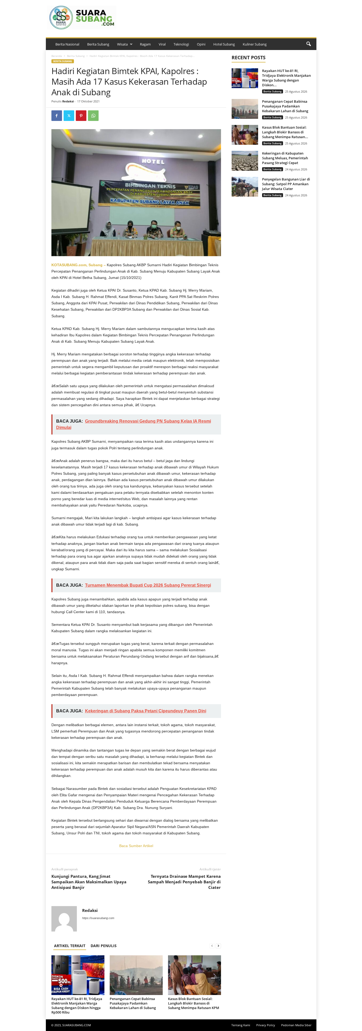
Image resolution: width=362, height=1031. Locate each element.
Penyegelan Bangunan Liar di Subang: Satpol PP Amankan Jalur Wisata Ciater (286, 184)
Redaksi (68, 101)
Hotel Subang (224, 44)
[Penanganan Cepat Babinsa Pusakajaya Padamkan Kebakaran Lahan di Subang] (136, 975)
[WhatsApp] (93, 115)
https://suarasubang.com (98, 918)
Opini (201, 44)
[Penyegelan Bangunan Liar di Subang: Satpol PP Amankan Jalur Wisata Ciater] (245, 187)
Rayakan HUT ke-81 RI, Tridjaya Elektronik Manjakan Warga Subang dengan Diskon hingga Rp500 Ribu (76, 1005)
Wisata (122, 44)
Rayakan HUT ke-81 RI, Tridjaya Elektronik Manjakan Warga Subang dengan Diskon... (286, 77)
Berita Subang (98, 44)
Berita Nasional (67, 44)
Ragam (145, 44)
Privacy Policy (265, 1025)
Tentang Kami (240, 1025)
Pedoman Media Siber (296, 1025)
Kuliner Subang (255, 44)
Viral (162, 44)
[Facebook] (56, 115)
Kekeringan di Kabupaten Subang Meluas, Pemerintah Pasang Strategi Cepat (285, 158)
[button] (308, 44)
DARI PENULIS (104, 945)
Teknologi (181, 44)
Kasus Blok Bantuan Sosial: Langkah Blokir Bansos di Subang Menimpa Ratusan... (285, 132)
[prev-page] (212, 945)
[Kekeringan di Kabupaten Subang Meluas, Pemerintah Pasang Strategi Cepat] (245, 161)
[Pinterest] (81, 115)
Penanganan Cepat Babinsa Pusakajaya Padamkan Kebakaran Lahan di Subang (133, 1003)
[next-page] (218, 945)
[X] (69, 115)
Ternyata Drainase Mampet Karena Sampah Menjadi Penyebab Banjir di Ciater (184, 882)
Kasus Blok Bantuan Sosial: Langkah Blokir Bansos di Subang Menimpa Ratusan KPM (193, 1003)
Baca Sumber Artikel (136, 846)
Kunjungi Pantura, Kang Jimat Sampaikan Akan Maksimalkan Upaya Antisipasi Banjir (88, 882)
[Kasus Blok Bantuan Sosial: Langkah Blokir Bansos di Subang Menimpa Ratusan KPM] (194, 975)
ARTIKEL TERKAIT (69, 945)
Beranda (56, 56)
